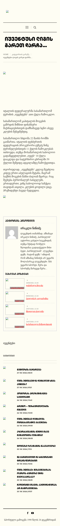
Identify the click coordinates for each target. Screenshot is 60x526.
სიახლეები (19, 301)
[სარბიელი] (30, 12)
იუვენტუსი (9, 343)
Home (5, 54)
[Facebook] (28, 513)
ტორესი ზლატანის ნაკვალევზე (36, 445)
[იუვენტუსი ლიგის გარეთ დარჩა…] (30, 88)
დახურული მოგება (34, 285)
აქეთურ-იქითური (17, 288)
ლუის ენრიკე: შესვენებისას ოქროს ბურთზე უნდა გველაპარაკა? (34, 473)
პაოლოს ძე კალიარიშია (37, 298)
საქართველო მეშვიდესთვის (39, 324)
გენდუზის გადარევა (29, 369)
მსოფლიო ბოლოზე (35, 311)
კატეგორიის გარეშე (20, 54)
